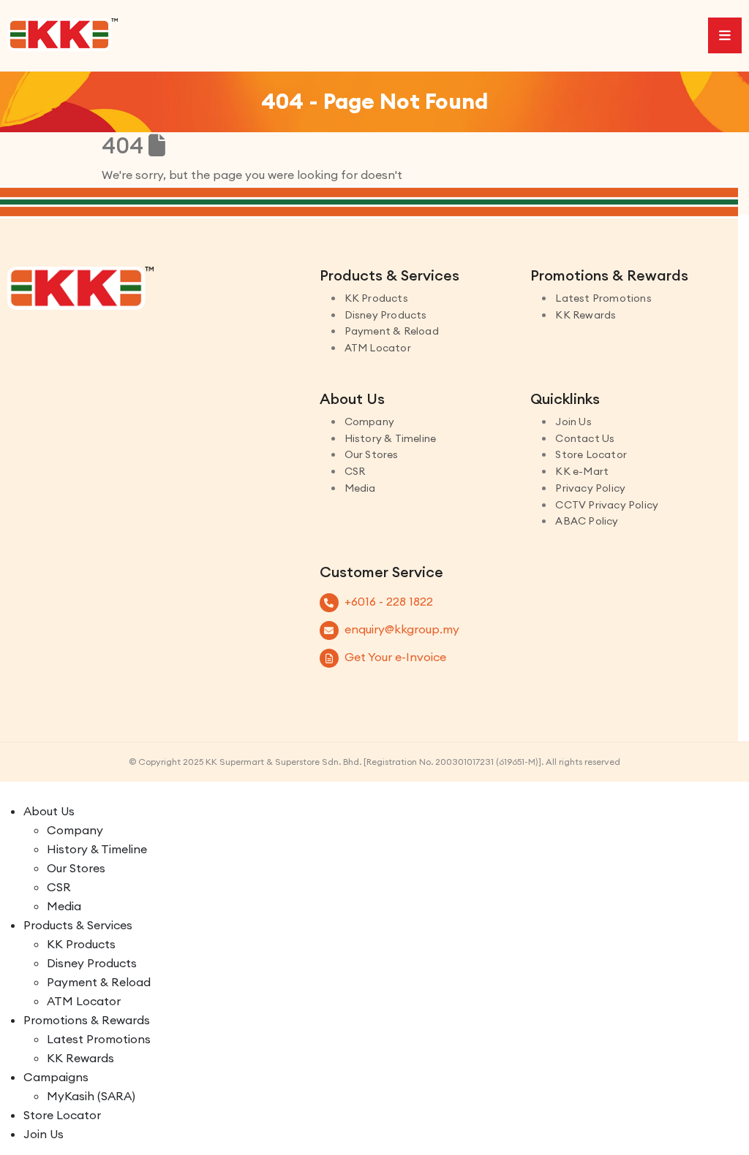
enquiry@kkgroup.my (402, 629)
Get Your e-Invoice (395, 656)
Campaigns (56, 1077)
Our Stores (372, 454)
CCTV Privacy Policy (606, 504)
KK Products (376, 298)
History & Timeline (391, 438)
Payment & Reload (392, 331)
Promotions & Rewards (86, 1020)
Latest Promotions (603, 298)
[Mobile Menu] (725, 35)
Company (369, 421)
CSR (355, 471)
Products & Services (77, 925)
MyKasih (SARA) (91, 1096)
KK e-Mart (582, 471)
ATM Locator (378, 347)
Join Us (573, 421)
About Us (49, 811)
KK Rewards (585, 314)
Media (360, 488)
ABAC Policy (586, 520)
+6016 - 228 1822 (389, 601)
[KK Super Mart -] (62, 33)
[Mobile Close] (9, 791)
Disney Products (386, 314)
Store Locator (591, 454)
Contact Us (584, 438)
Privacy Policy (590, 488)
